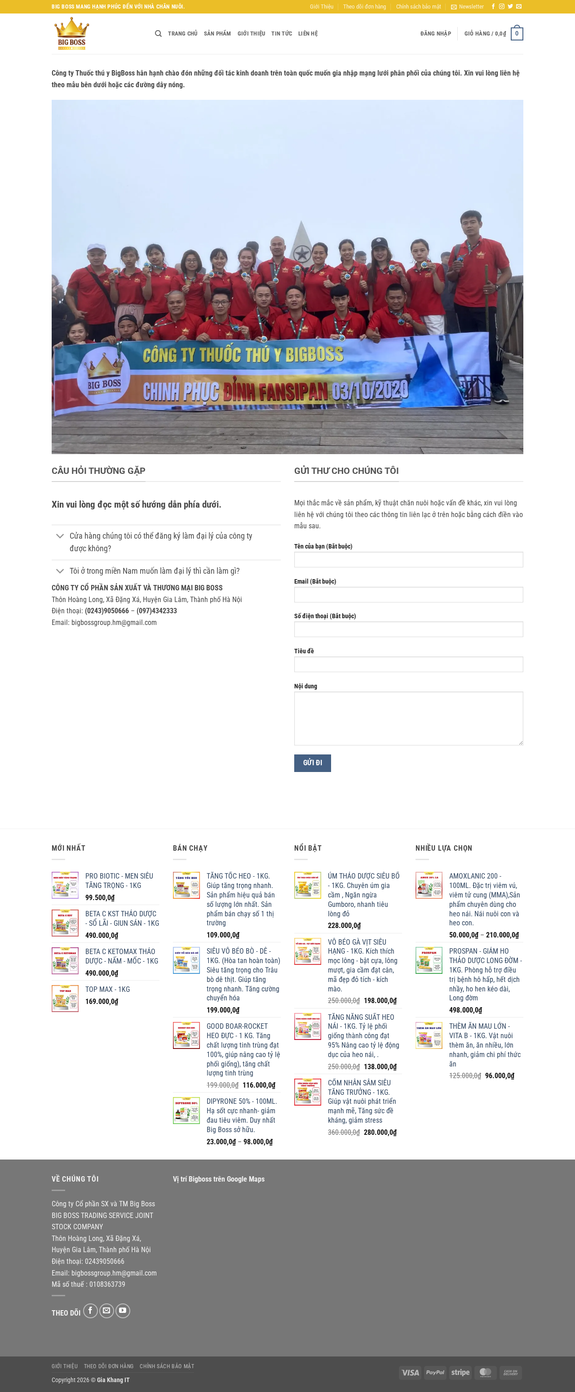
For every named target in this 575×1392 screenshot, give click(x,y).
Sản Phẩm (217, 33)
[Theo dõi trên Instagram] (501, 7)
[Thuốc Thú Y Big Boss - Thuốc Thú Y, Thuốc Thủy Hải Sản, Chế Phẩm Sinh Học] (97, 33)
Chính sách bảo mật (418, 6)
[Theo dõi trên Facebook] (493, 7)
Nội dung (305, 686)
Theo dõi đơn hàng (364, 6)
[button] (467, 6)
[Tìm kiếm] (158, 33)
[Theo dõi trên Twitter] (510, 7)
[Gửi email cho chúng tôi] (519, 7)
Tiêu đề (304, 651)
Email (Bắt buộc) (315, 581)
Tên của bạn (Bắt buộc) (323, 546)
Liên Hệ (308, 33)
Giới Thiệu (321, 6)
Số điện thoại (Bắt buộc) (325, 616)
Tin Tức (281, 33)
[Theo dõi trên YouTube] (122, 1310)
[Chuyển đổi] (60, 537)
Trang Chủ (182, 33)
